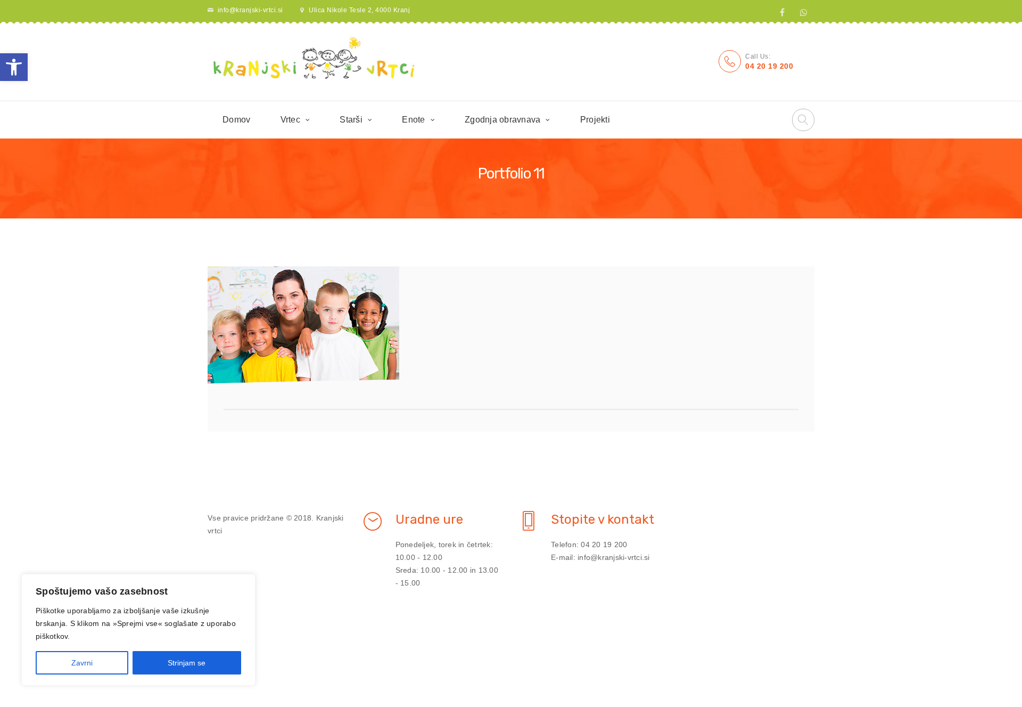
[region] (138, 630)
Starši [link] (351, 119)
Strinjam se (186, 663)
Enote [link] (413, 119)
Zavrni (82, 663)
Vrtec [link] (290, 119)
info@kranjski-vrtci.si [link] (250, 10)
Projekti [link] (595, 119)
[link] (14, 67)
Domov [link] (236, 119)
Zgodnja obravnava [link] (502, 119)
